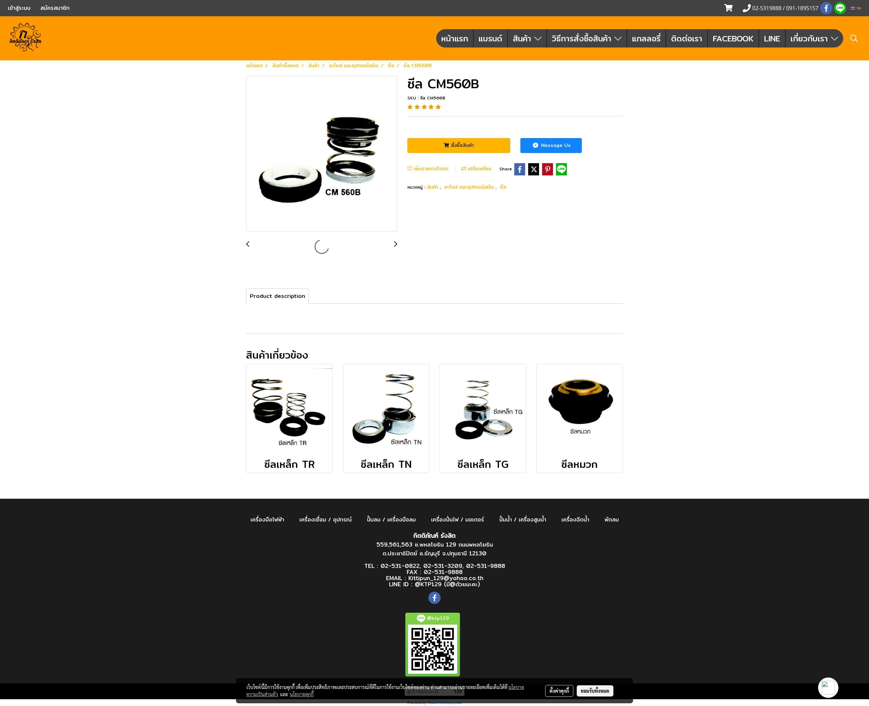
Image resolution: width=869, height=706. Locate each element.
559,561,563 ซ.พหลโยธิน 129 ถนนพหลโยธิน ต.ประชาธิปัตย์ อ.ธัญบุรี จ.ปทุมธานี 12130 (434, 549)
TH (858, 8)
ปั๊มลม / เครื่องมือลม (391, 519)
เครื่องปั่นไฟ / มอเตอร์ (457, 519)
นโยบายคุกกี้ (302, 694)
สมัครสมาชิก (55, 8)
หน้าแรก (454, 38)
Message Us (555, 145)
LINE (772, 38)
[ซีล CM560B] (321, 154)
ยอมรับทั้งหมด (595, 691)
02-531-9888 (485, 565)
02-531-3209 (442, 565)
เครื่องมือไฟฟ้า (267, 519)
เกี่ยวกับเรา (811, 38)
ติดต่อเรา (686, 38)
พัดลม (612, 519)
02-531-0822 (400, 565)
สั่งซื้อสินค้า (461, 145)
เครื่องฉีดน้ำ (575, 519)
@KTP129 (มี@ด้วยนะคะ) (447, 584)
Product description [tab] (277, 296)
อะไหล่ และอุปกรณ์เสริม (470, 187)
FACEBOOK (733, 38)
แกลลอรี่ (646, 38)
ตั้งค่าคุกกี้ (559, 691)
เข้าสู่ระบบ (19, 8)
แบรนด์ (490, 38)
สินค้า (523, 38)
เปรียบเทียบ (479, 168)
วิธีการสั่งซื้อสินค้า (583, 38)
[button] (854, 38)
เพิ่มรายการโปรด (430, 168)
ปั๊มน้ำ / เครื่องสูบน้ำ (522, 519)
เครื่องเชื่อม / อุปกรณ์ (325, 519)
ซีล (503, 187)
